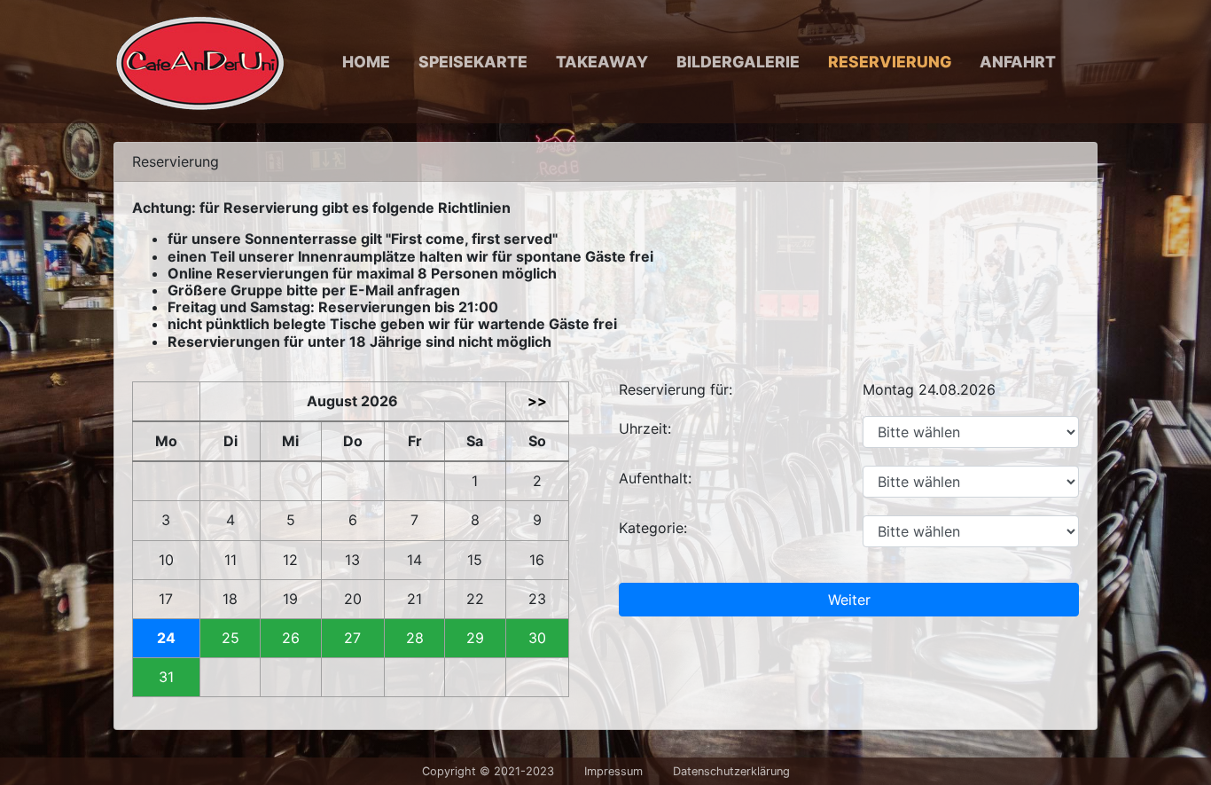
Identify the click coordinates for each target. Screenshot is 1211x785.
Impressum (613, 771)
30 (537, 638)
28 (415, 638)
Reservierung (889, 61)
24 (166, 638)
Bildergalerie (738, 61)
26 (291, 638)
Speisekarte (472, 61)
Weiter (849, 599)
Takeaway (602, 61)
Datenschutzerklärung (731, 771)
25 (230, 638)
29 (475, 638)
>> (537, 401)
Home (366, 61)
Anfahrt (1018, 61)
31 (166, 677)
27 (352, 638)
